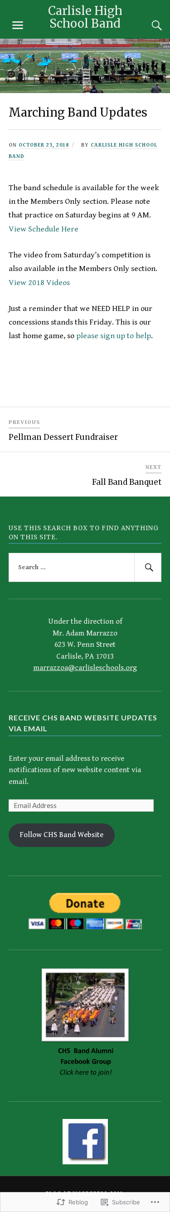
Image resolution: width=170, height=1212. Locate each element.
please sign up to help (113, 335)
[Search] (148, 25)
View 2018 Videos (39, 282)
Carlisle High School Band (85, 17)
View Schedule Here (43, 229)
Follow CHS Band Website (61, 834)
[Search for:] (85, 567)
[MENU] (18, 25)
